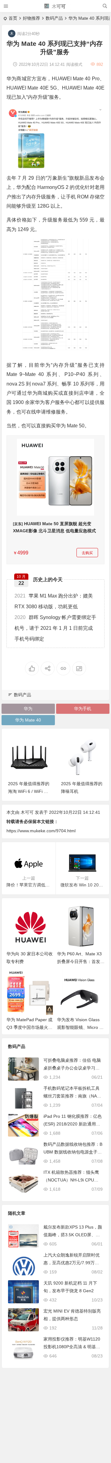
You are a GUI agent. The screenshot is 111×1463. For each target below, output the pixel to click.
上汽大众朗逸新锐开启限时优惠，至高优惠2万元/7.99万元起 (71, 1263)
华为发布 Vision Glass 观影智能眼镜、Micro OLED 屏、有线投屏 (80, 1027)
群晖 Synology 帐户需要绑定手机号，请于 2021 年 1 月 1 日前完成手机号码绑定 (55, 628)
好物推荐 (31, 18)
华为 (28, 708)
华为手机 (82, 708)
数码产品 (54, 18)
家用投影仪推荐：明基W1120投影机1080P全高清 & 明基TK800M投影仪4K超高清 (72, 1347)
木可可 (58, 6)
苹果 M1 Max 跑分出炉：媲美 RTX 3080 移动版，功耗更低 (53, 601)
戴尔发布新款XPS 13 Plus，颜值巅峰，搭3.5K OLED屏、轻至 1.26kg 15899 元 (72, 1235)
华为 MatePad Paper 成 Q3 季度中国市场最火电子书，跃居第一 (29, 1027)
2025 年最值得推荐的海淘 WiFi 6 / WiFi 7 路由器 (28, 791)
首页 (13, 18)
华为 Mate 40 (28, 720)
